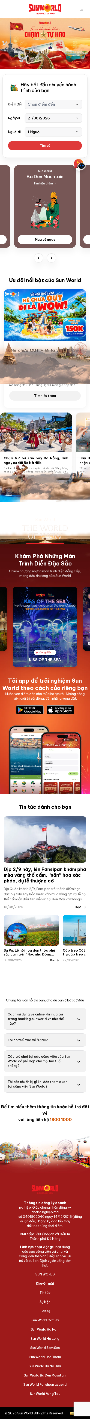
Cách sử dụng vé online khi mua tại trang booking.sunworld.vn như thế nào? (36, 1019)
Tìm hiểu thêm (45, 396)
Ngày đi (14, 118)
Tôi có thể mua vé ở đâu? (28, 1040)
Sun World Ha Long (45, 1339)
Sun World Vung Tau (45, 1394)
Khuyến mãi (45, 1283)
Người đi (14, 132)
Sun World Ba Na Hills (45, 1366)
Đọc (78, 907)
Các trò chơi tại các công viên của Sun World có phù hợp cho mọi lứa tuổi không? (39, 1061)
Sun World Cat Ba (45, 1320)
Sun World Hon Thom (45, 1357)
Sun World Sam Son (45, 1348)
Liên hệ (45, 1311)
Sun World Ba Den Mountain (45, 1375)
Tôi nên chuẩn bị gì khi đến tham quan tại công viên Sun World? (37, 1084)
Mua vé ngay (45, 239)
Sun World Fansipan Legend (45, 1384)
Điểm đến (15, 104)
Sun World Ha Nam (45, 1329)
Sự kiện (44, 1302)
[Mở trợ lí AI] (79, 164)
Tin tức (44, 1293)
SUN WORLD (44, 1274)
